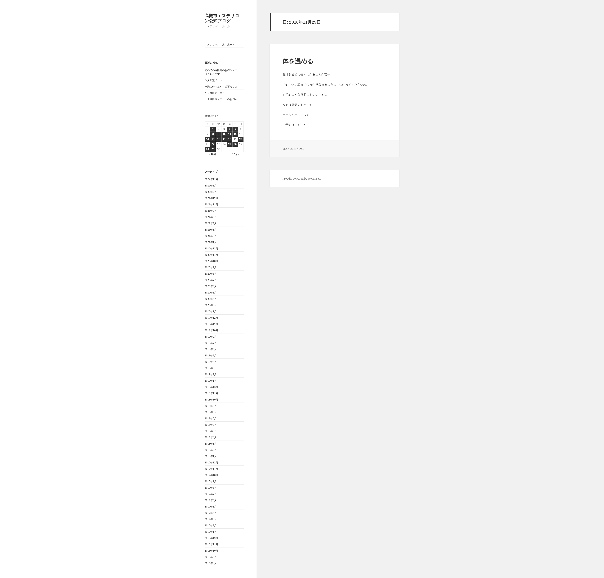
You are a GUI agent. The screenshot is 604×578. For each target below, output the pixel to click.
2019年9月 (211, 336)
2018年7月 (211, 418)
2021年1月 (211, 242)
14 (207, 139)
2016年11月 (211, 544)
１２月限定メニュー (216, 93)
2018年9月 (211, 406)
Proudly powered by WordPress (301, 178)
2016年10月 (211, 550)
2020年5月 (211, 292)
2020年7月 (211, 280)
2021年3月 (211, 236)
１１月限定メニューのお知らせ (222, 99)
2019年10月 (211, 330)
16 (218, 139)
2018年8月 (211, 412)
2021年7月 (211, 223)
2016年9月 (211, 557)
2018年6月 (211, 424)
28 (207, 149)
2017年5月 (211, 506)
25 (229, 144)
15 (213, 139)
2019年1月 (211, 380)
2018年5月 (211, 431)
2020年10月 (211, 261)
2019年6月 (211, 349)
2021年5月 (211, 229)
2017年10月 (211, 475)
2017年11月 (211, 469)
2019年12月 (211, 317)
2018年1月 (211, 456)
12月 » (235, 154)
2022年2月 (211, 192)
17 (224, 139)
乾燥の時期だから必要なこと (221, 86)
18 (229, 139)
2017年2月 (211, 525)
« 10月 (212, 154)
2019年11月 (211, 324)
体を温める (298, 60)
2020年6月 (211, 286)
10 (224, 134)
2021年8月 (211, 217)
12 (235, 134)
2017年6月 (211, 500)
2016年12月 (211, 538)
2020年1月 (211, 311)
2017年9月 (211, 481)
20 (240, 139)
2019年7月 (211, 343)
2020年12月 (211, 248)
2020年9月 (211, 267)
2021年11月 (211, 204)
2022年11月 (211, 179)
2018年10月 (211, 399)
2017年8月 (211, 487)
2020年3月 (211, 305)
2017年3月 (211, 519)
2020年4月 (211, 299)
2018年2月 (211, 450)
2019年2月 (211, 374)
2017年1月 (211, 531)
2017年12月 (211, 462)
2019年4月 (211, 362)
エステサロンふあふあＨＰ (220, 44)
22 (213, 144)
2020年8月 (211, 273)
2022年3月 (211, 185)
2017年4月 (211, 513)
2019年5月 (211, 355)
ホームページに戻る (295, 115)
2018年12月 (211, 387)
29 (213, 149)
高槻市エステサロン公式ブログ (222, 18)
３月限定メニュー (215, 80)
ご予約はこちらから (295, 125)
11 (229, 134)
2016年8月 (211, 563)
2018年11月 (211, 393)
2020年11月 (211, 255)
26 (235, 144)
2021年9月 (211, 210)
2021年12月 (211, 198)
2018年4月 (211, 437)
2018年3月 (211, 443)
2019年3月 (211, 368)
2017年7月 (211, 494)
